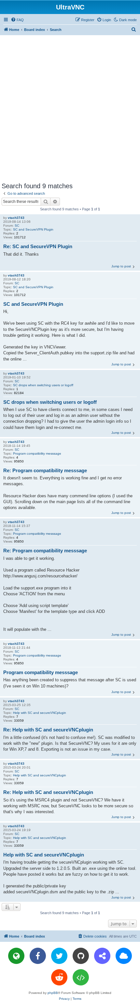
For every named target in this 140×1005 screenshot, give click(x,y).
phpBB (53, 993)
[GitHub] (81, 956)
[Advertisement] (70, 108)
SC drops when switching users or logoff (43, 385)
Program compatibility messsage (37, 453)
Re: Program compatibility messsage (45, 470)
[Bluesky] (124, 956)
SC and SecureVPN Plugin (33, 229)
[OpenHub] (81, 977)
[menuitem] (17, 20)
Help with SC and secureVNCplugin (39, 713)
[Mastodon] (102, 956)
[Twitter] (59, 956)
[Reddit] (59, 977)
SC (17, 225)
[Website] (16, 956)
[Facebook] (38, 956)
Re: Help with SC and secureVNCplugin (48, 729)
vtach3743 (16, 217)
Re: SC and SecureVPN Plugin (37, 246)
